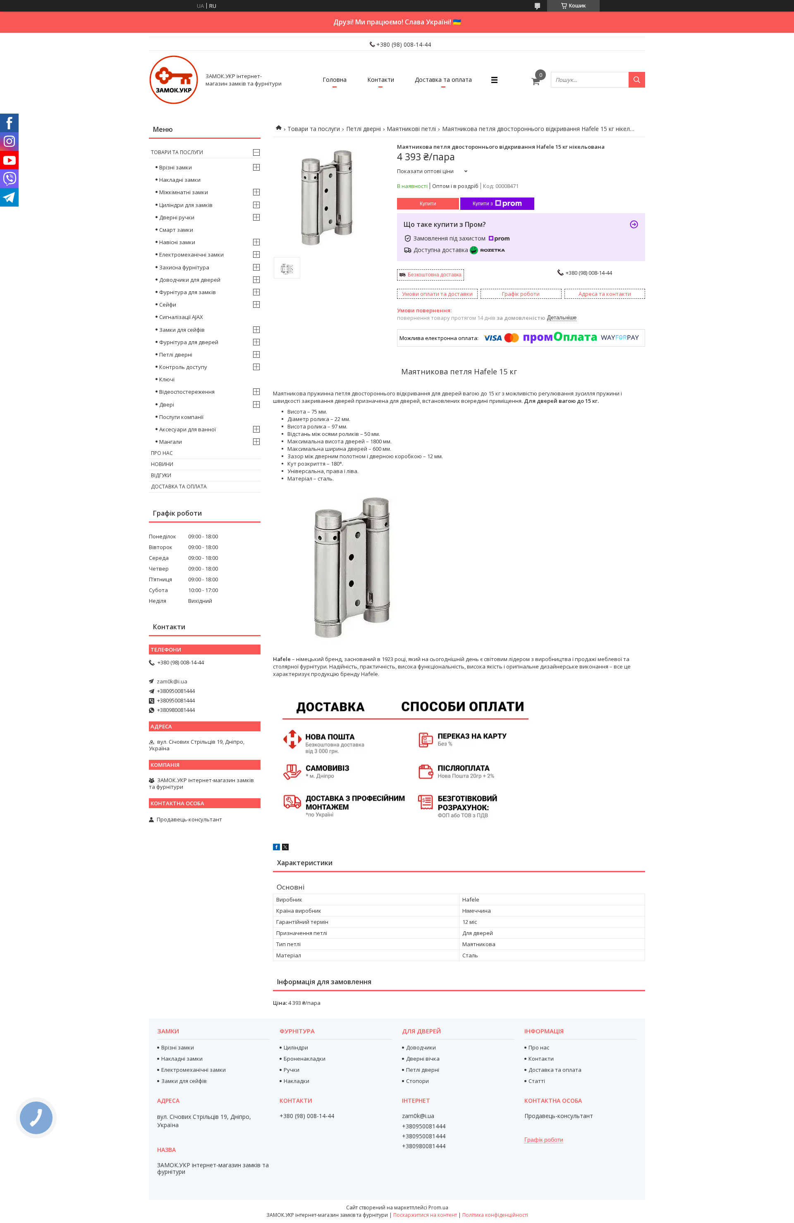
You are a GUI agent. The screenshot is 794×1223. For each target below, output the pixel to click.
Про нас (162, 453)
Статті (537, 1081)
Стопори (417, 1081)
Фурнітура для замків (187, 292)
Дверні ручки (176, 217)
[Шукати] (637, 80)
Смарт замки (176, 229)
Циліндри (296, 1047)
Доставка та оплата (443, 79)
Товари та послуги (313, 129)
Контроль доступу (183, 367)
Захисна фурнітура (184, 267)
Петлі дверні (363, 129)
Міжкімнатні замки (183, 192)
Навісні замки (177, 242)
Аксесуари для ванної (187, 429)
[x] (285, 848)
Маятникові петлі (411, 129)
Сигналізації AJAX (181, 317)
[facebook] (276, 848)
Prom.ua (438, 1207)
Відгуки (161, 475)
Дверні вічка (423, 1058)
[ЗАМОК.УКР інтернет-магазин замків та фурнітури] (173, 80)
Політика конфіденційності (495, 1214)
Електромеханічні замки (191, 254)
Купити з (483, 204)
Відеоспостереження (187, 391)
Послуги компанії (181, 417)
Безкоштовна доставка (435, 275)
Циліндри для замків (186, 205)
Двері (166, 404)
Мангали (170, 441)
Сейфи (167, 304)
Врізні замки (175, 167)
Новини (162, 464)
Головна (335, 79)
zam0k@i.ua (172, 681)
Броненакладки (304, 1058)
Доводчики (421, 1047)
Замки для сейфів (182, 329)
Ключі (167, 379)
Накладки (296, 1081)
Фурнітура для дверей (188, 342)
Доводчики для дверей (189, 279)
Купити (428, 204)
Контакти (380, 79)
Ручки (291, 1069)
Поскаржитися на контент (425, 1214)
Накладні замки (180, 179)
